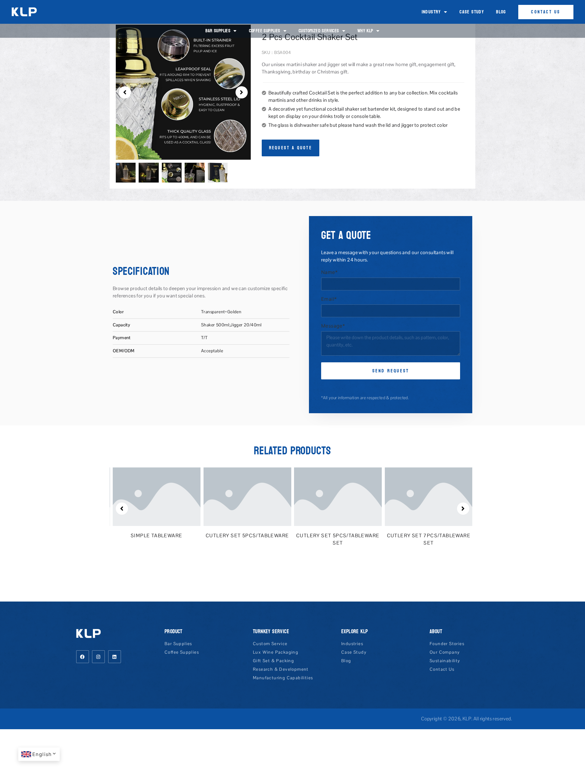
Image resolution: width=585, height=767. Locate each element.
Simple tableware (156, 535)
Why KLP (365, 30)
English (42, 754)
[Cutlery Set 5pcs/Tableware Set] (338, 496)
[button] (125, 92)
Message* (333, 326)
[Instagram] (98, 656)
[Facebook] (82, 656)
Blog (501, 11)
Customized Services (319, 30)
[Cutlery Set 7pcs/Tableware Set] (429, 496)
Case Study (471, 11)
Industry (431, 11)
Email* (329, 299)
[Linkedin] (114, 656)
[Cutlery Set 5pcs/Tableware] (247, 496)
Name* (329, 272)
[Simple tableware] (156, 496)
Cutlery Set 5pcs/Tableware (247, 535)
